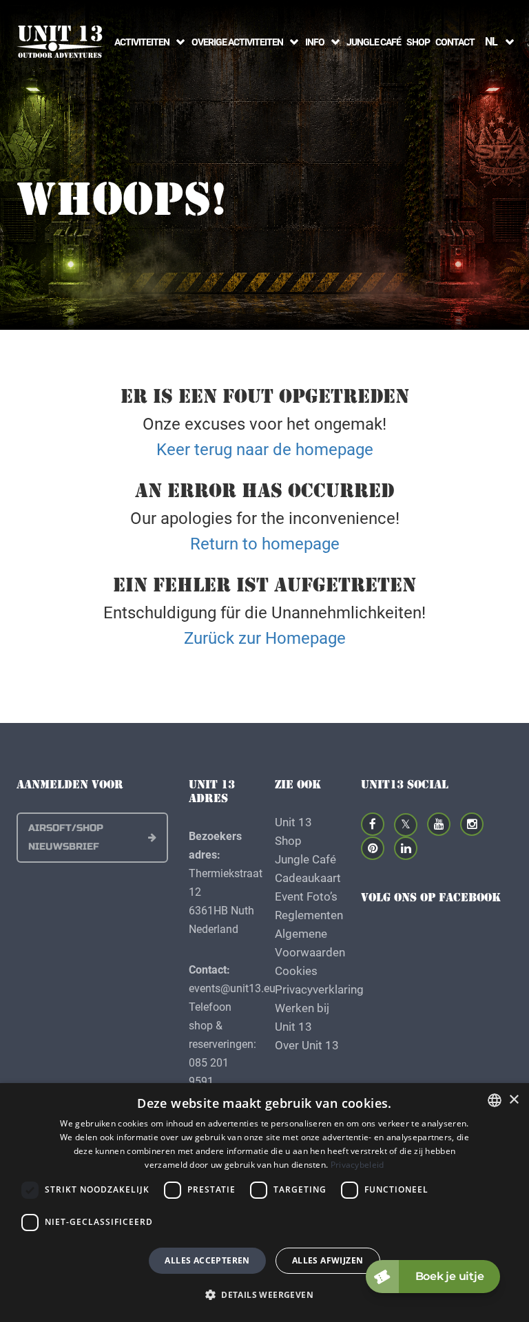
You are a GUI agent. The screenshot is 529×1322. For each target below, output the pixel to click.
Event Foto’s (306, 896)
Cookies (296, 970)
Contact (455, 41)
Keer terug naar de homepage (264, 449)
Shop (418, 41)
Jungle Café (373, 41)
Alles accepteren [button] (207, 1260)
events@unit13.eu (232, 987)
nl (491, 41)
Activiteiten (141, 41)
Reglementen (309, 915)
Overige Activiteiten (237, 41)
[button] (264, 1294)
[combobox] (494, 1100)
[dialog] (264, 1202)
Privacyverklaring (319, 989)
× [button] (513, 1100)
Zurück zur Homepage (265, 638)
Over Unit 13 (307, 1045)
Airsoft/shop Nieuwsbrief (65, 837)
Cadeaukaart (308, 877)
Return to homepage (265, 543)
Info (314, 41)
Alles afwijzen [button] (328, 1260)
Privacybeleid (357, 1165)
